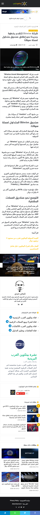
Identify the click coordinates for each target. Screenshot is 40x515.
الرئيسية (34, 26)
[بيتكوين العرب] (20, 3)
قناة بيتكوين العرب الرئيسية (25, 317)
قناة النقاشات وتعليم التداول (24, 330)
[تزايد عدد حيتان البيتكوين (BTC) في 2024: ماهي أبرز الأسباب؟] (32, 409)
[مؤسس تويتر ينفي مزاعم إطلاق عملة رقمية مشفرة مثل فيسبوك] (32, 418)
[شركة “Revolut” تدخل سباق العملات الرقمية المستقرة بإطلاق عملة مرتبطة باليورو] (29, 477)
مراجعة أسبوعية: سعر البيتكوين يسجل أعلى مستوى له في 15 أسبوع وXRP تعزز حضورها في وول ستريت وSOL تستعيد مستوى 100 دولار (20, 270)
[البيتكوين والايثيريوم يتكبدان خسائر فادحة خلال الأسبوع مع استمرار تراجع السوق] (32, 428)
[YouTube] (21, 507)
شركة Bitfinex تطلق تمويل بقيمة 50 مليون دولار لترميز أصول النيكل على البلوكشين (29, 462)
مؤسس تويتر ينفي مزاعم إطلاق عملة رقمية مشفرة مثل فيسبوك (14, 416)
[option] (20, 265)
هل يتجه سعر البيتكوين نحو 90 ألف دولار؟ (10, 485)
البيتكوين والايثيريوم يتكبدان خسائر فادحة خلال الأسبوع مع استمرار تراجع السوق (14, 427)
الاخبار (28, 26)
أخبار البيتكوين (31, 261)
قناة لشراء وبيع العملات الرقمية (23, 322)
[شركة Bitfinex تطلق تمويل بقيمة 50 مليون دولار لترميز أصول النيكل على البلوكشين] (29, 453)
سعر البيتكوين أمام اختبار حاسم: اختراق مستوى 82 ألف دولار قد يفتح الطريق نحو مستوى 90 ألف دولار (11, 463)
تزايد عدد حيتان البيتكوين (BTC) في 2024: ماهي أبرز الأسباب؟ (14, 407)
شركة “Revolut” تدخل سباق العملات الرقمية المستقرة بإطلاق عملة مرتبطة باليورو (29, 486)
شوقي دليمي (32, 45)
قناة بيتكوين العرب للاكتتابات (24, 326)
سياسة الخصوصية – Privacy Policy (20, 500)
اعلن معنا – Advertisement (20, 504)
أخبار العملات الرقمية (20, 26)
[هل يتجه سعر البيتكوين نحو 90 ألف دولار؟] (10, 477)
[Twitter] (23, 507)
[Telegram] (19, 507)
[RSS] (16, 507)
